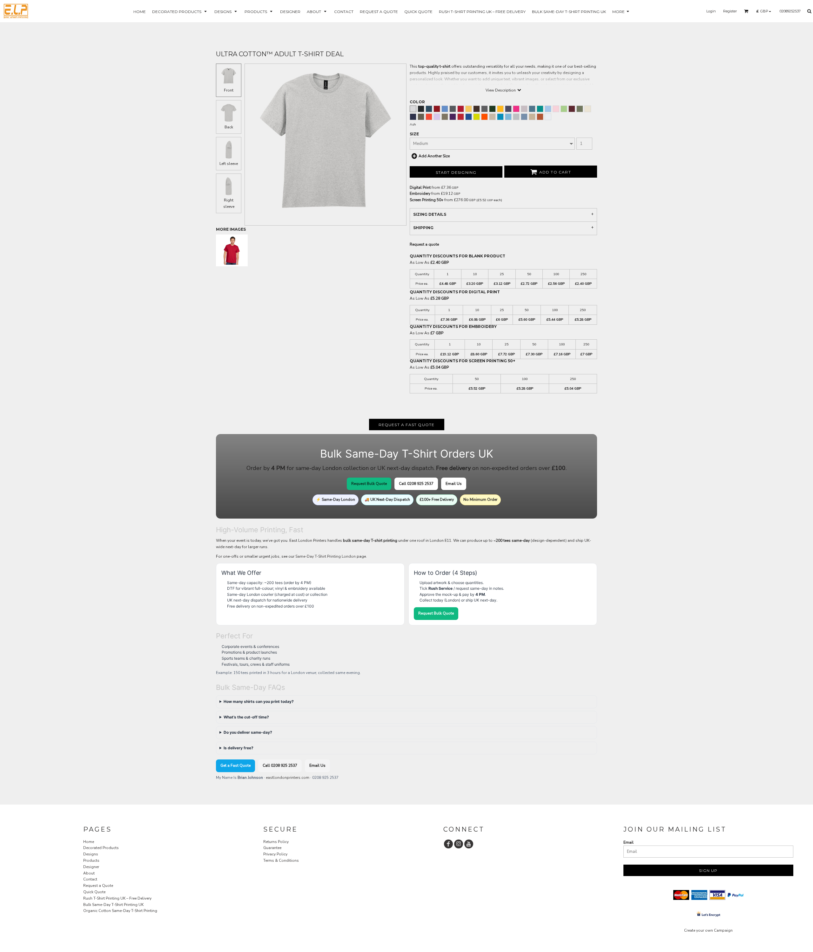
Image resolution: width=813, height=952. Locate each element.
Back (229, 127)
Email (628, 842)
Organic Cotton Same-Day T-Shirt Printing (120, 910)
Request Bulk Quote (369, 483)
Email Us (454, 483)
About (89, 873)
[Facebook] (448, 844)
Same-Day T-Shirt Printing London (325, 556)
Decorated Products (101, 847)
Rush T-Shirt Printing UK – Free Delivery (117, 898)
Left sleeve (228, 163)
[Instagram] (458, 844)
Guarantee (272, 847)
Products (91, 860)
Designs (90, 854)
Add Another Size (434, 156)
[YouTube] (468, 844)
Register (730, 11)
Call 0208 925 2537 (416, 483)
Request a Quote (98, 885)
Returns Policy (276, 841)
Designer (91, 866)
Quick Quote (94, 891)
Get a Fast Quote (235, 765)
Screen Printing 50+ (426, 199)
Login (711, 11)
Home (88, 841)
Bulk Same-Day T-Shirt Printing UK (113, 904)
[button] (180, 11)
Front (228, 90)
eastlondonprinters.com (287, 777)
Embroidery (420, 193)
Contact (90, 879)
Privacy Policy (275, 854)
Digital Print (420, 187)
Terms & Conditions (281, 860)
